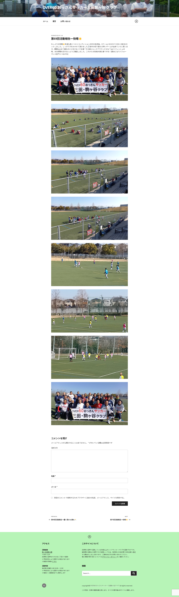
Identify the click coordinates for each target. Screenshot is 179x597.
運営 (54, 21)
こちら (54, 561)
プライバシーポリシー (109, 557)
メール (54, 487)
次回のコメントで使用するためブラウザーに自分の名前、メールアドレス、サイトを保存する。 (89, 497)
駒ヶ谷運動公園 (47, 552)
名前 (53, 476)
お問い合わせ (65, 21)
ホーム (45, 21)
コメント (54, 447)
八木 (61, 35)
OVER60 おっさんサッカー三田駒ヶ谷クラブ (80, 7)
